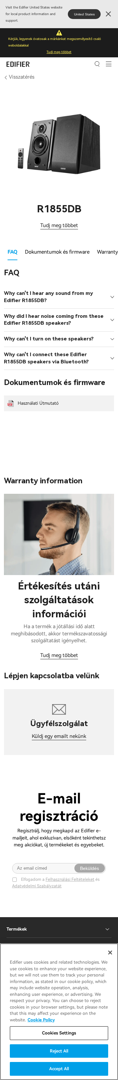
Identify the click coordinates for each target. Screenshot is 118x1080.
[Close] (110, 952)
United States (84, 14)
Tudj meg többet (59, 52)
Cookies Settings (59, 1033)
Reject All (59, 1051)
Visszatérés (21, 77)
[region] (59, 1011)
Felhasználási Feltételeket (70, 879)
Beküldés (89, 868)
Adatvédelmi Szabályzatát (37, 885)
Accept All (59, 1068)
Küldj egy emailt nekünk (59, 736)
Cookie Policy (41, 1019)
